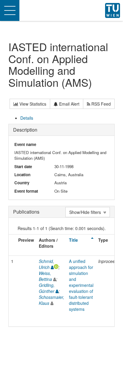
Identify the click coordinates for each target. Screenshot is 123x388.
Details (26, 118)
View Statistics (32, 104)
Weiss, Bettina (45, 276)
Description (25, 129)
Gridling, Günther (47, 288)
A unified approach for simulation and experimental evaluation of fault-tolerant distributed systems (81, 285)
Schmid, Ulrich (46, 264)
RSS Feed (100, 104)
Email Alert (68, 104)
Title (73, 240)
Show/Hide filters (86, 212)
